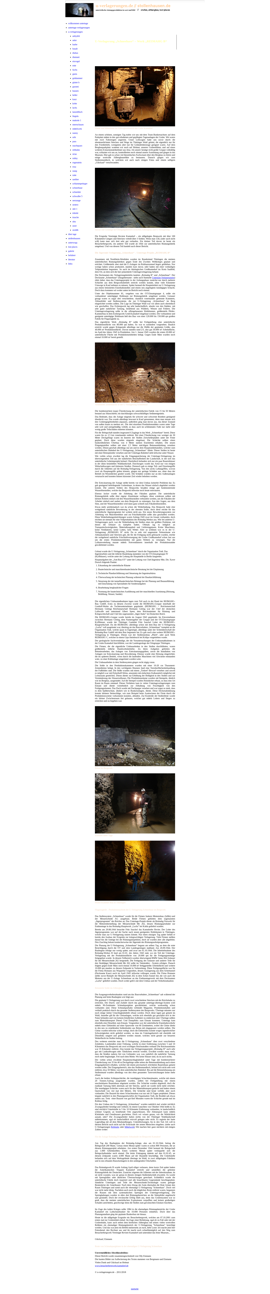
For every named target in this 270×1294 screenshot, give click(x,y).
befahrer (72, 255)
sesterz (75, 204)
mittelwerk (77, 129)
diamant (75, 57)
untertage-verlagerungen (79, 27)
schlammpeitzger (79, 183)
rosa (74, 167)
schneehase (77, 188)
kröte (74, 103)
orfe (74, 137)
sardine (75, 179)
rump (74, 171)
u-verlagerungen (75, 32)
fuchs (74, 70)
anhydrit (76, 36)
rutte (74, 175)
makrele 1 (76, 120)
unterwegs (72, 242)
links (70, 264)
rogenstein (77, 162)
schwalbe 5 (77, 196)
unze (74, 226)
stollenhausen (74, 238)
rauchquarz (77, 145)
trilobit (75, 213)
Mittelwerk (129, 1127)
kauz (74, 99)
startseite (135, 1289)
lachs (74, 108)
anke (74, 40)
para (74, 141)
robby (75, 158)
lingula (75, 116)
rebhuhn (76, 150)
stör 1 (74, 209)
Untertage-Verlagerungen (163, 277)
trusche (75, 217)
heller (74, 95)
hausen (75, 91)
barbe (74, 44)
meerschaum (78, 124)
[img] (79, 10)
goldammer (77, 78)
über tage (72, 234)
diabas (75, 53)
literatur (71, 259)
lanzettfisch (77, 112)
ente (74, 65)
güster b (75, 82)
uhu (74, 221)
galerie (71, 251)
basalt (74, 48)
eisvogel (76, 61)
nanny (75, 133)
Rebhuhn (115, 1127)
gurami (75, 86)
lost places (72, 247)
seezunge (76, 200)
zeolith (75, 230)
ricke (74, 154)
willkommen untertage (78, 23)
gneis (74, 74)
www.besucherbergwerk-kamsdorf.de (111, 1265)
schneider (76, 192)
